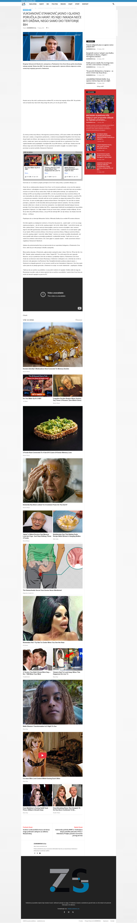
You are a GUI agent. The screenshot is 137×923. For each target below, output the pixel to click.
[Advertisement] (52, 85)
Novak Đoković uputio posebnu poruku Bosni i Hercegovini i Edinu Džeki (104, 155)
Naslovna (33, 4)
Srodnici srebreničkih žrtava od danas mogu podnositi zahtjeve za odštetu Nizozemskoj (36, 831)
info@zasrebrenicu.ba (73, 908)
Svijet (70, 4)
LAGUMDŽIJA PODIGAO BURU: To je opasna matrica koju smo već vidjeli (98, 80)
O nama (81, 921)
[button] (113, 4)
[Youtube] (40, 853)
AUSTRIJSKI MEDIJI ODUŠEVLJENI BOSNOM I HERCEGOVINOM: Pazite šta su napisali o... (105, 136)
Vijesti (41, 4)
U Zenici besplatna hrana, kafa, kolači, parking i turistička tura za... (104, 146)
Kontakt (85, 4)
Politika (55, 4)
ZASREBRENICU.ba (31, 28)
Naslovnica (25, 8)
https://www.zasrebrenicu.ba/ (40, 846)
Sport (77, 4)
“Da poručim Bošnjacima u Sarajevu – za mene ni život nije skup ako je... (99, 72)
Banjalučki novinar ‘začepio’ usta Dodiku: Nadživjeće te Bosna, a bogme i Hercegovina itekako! (100, 54)
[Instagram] (69, 912)
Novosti (31, 8)
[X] (37, 853)
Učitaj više (100, 86)
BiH (48, 4)
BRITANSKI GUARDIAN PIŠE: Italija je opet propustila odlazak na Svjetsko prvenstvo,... (99, 117)
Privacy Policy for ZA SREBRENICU (93, 921)
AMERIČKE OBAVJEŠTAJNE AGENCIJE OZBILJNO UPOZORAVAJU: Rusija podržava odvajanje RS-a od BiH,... (105, 166)
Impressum (105, 921)
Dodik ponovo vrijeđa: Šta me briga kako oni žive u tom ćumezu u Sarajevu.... (99, 64)
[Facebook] (35, 853)
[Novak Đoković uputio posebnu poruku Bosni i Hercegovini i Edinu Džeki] (91, 156)
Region (63, 4)
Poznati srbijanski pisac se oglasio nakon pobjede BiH (100, 46)
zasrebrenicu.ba (41, 921)
